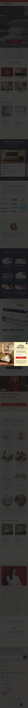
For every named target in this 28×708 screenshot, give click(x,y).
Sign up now (21, 357)
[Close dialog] (27, 343)
